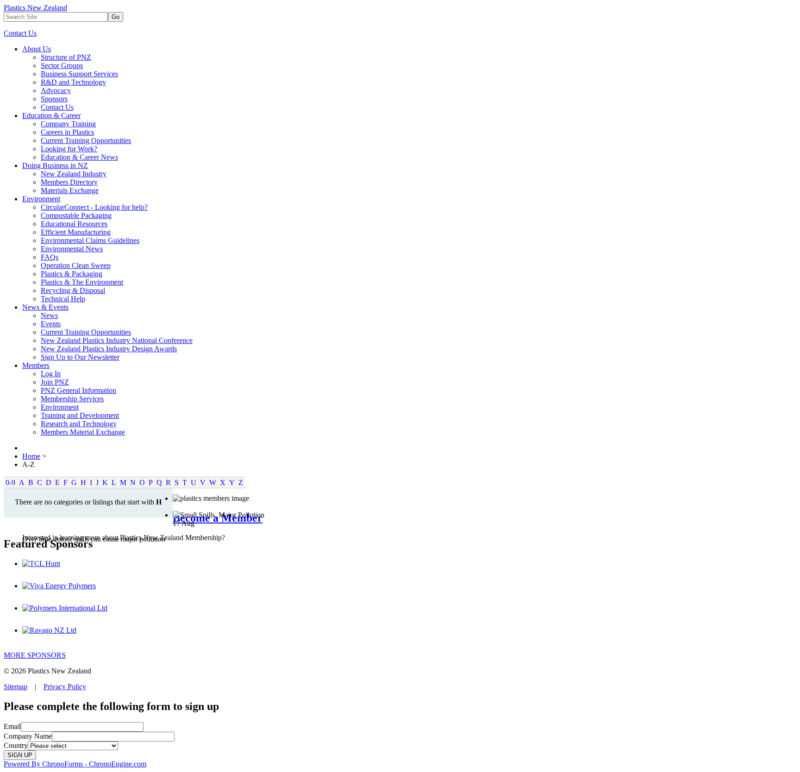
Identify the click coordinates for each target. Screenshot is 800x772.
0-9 (10, 482)
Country (16, 745)
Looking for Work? (69, 149)
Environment (41, 199)
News (49, 315)
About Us (36, 49)
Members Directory (69, 182)
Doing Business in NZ (55, 165)
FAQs (49, 257)
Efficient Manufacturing (76, 232)
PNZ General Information (78, 390)
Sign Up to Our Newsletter (80, 357)
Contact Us (20, 33)
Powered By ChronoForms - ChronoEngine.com (75, 764)
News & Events (45, 307)
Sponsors (54, 99)
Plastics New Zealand (35, 8)
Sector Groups (62, 65)
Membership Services (72, 399)
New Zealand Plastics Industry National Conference (117, 340)
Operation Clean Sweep (76, 265)
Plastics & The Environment (82, 282)
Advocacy (56, 90)
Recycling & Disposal (73, 290)
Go (115, 16)
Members (36, 365)
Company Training (68, 124)
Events (51, 324)
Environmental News (72, 249)
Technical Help (63, 299)
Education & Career (51, 115)
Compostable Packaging (76, 215)
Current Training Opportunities (86, 140)
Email (12, 726)
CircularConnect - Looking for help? (94, 207)
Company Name (28, 736)
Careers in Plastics (67, 132)
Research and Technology (79, 424)
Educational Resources (74, 224)
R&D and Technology (73, 82)
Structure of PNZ (66, 57)
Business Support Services (79, 74)
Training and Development (80, 415)
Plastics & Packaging (71, 274)
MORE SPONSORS (35, 655)
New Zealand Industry (73, 174)
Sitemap (15, 687)
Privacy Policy (65, 687)
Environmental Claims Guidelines (90, 240)
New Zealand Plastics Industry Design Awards (109, 349)
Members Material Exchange (83, 432)
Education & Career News (79, 157)
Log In (51, 374)
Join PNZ (55, 382)
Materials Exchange (70, 190)
